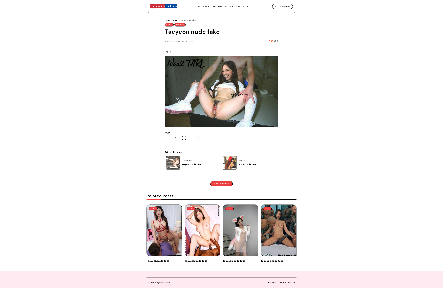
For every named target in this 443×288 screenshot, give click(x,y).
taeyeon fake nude (174, 138)
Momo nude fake (247, 164)
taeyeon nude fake (194, 138)
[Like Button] (167, 52)
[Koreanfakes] (163, 6)
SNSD (175, 20)
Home (168, 20)
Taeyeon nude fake (158, 260)
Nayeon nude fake (191, 164)
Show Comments (221, 183)
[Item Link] (164, 230)
